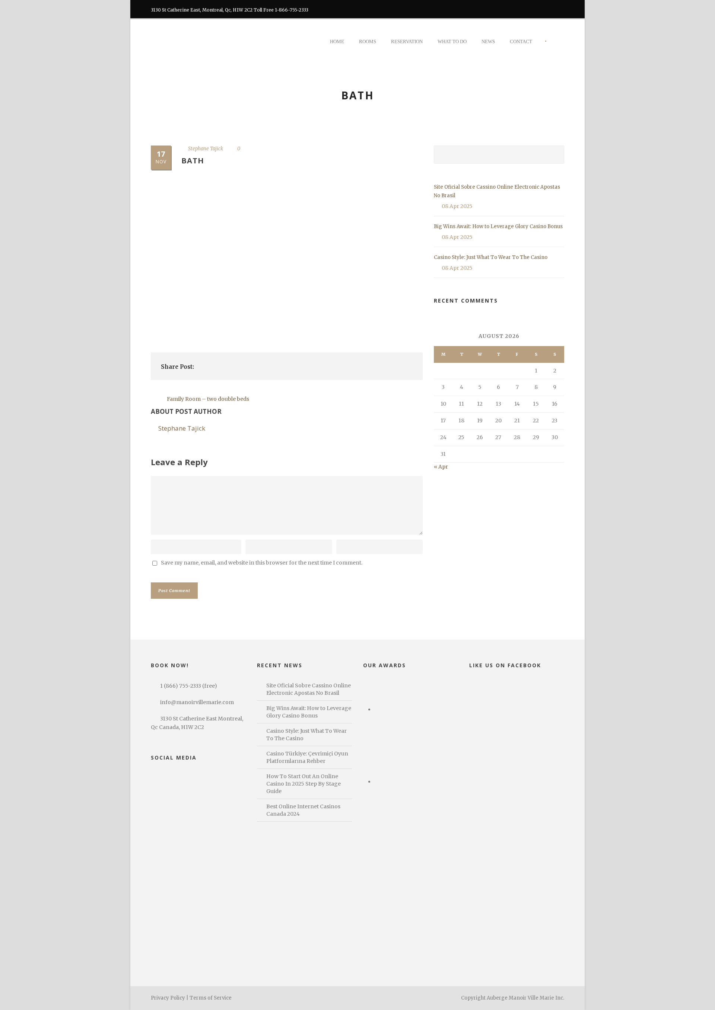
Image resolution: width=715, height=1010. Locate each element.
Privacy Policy (168, 998)
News (488, 41)
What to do (452, 41)
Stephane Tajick (205, 149)
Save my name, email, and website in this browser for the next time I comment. (261, 562)
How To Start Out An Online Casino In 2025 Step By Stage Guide (303, 784)
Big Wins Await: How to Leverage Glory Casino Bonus (498, 226)
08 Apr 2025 (457, 206)
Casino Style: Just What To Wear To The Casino (490, 257)
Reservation (407, 41)
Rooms (367, 41)
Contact (521, 41)
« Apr (441, 466)
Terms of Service (211, 998)
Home (337, 41)
